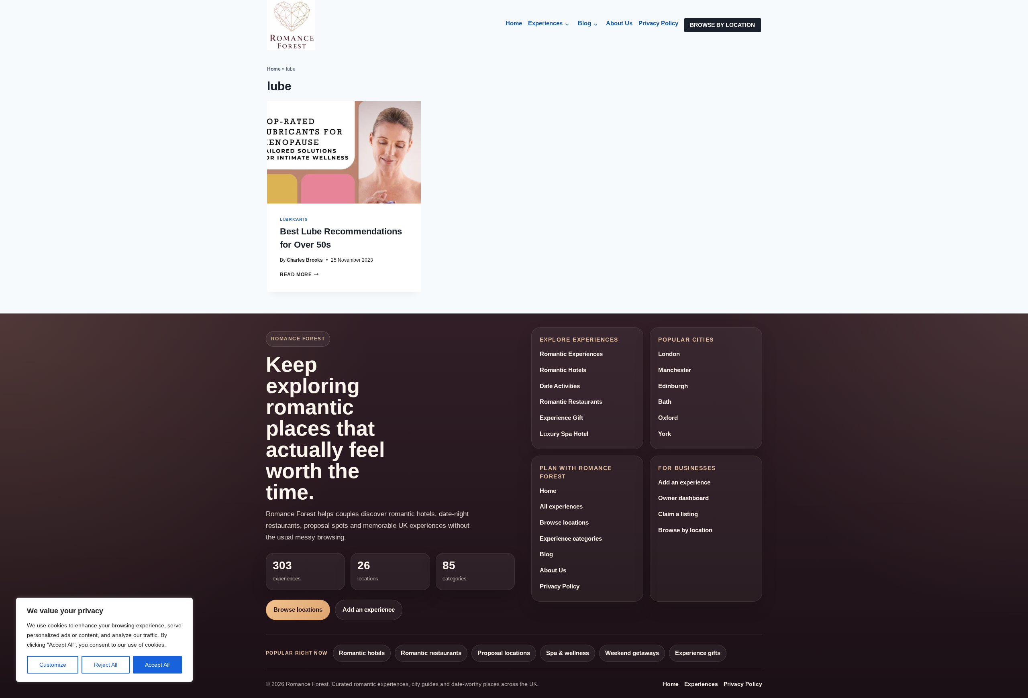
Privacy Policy (658, 23)
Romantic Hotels (563, 370)
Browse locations (297, 609)
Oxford (668, 418)
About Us (619, 23)
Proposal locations (503, 653)
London (669, 354)
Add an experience (369, 609)
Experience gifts (697, 653)
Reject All (105, 664)
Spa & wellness (567, 653)
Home (514, 23)
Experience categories (571, 538)
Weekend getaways (632, 653)
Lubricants (294, 219)
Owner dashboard (683, 498)
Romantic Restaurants (571, 402)
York (664, 434)
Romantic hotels (362, 653)
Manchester (674, 370)
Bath (664, 402)
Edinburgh (673, 386)
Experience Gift (561, 418)
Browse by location (685, 530)
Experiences (545, 23)
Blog (584, 23)
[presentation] (344, 152)
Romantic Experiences (571, 354)
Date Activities (560, 386)
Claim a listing (678, 514)
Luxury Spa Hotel (564, 434)
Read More (299, 274)
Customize (52, 664)
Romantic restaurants (431, 653)
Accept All (157, 664)
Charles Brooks (305, 260)
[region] (104, 640)
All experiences (561, 506)
